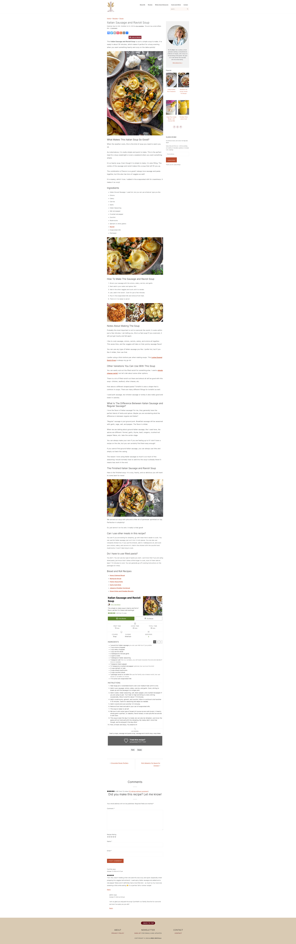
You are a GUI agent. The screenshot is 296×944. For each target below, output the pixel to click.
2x (157, 642)
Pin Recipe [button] (150, 618)
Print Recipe (122, 618)
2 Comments (113, 28)
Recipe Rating (111, 834)
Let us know (134, 742)
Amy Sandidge (115, 604)
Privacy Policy (118, 933)
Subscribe (171, 160)
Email (109, 851)
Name (109, 841)
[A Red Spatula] (111, 11)
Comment (111, 808)
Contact (178, 933)
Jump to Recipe (136, 37)
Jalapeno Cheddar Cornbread (120, 588)
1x (154, 642)
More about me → (177, 62)
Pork (132, 750)
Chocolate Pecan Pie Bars (119, 763)
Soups (121, 18)
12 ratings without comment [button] (138, 791)
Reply (109, 889)
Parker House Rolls (116, 582)
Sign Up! (137, 933)
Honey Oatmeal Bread (117, 575)
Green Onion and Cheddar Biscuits (122, 591)
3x (160, 642)
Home (109, 18)
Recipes (115, 18)
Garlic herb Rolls (115, 585)
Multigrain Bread (115, 578)
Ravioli (112, 227)
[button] (108, 613)
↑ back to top (148, 923)
